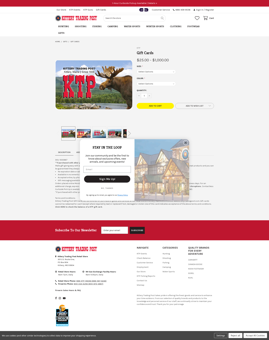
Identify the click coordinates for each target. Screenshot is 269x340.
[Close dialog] (186, 143)
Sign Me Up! (107, 179)
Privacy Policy (123, 195)
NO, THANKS (107, 188)
